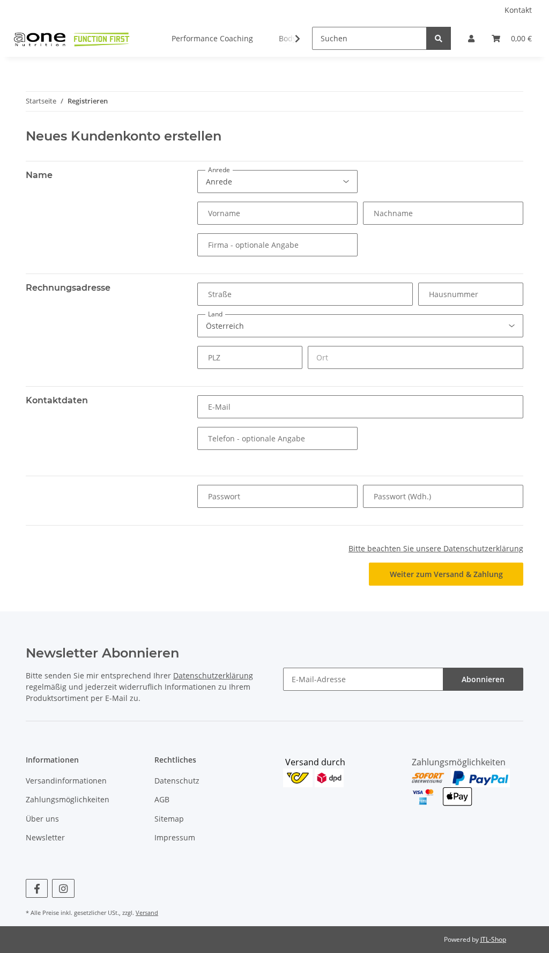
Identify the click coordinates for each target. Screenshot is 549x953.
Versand (147, 912)
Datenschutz (176, 780)
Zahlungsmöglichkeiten (67, 799)
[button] (471, 38)
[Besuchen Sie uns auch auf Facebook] (37, 888)
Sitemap (169, 819)
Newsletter (45, 837)
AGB (161, 799)
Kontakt (518, 10)
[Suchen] (438, 38)
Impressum (174, 837)
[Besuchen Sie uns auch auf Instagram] (63, 888)
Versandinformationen (66, 780)
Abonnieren (483, 679)
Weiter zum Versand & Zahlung (446, 574)
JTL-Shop (493, 939)
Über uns (42, 819)
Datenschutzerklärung (213, 675)
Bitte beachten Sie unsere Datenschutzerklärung (435, 548)
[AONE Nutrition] (71, 38)
